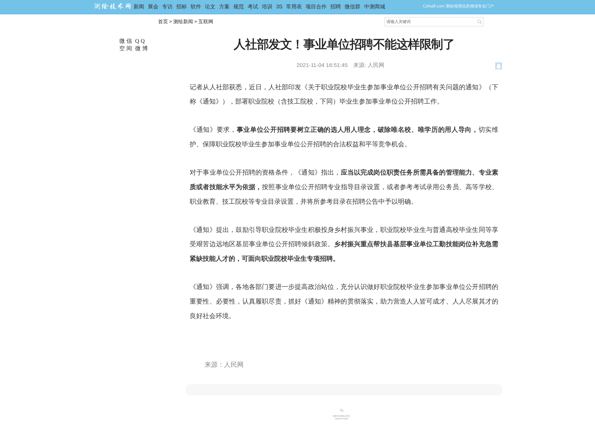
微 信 (125, 41)
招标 (181, 7)
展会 (153, 7)
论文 (210, 7)
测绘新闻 (183, 21)
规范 (238, 7)
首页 (163, 21)
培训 (267, 7)
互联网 (205, 21)
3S (279, 7)
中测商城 (374, 7)
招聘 (335, 7)
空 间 (125, 48)
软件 (196, 7)
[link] (344, 389)
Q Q (139, 41)
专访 (167, 7)
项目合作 (316, 7)
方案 (224, 7)
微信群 (352, 7)
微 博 (141, 48)
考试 (253, 7)
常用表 (294, 7)
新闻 (139, 7)
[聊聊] (498, 67)
